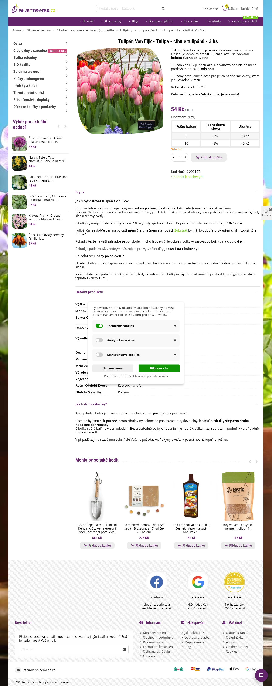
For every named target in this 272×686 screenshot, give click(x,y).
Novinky (88, 21)
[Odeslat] (163, 8)
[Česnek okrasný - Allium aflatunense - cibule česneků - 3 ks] (19, 143)
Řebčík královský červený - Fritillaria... (47, 236)
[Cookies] (224, 651)
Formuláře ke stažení (158, 647)
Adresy (231, 642)
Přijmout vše (159, 368)
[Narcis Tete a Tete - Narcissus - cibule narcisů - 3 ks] (19, 163)
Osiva (17, 43)
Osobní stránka (237, 633)
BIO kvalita (21, 64)
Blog (135, 21)
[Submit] (124, 649)
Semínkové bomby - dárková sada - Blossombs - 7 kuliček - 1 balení (144, 528)
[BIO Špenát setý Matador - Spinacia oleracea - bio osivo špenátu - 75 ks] (19, 202)
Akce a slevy (112, 21)
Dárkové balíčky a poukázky (34, 106)
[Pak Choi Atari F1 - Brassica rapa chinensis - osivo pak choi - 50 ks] (19, 182)
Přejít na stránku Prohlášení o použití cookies (136, 376)
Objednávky (235, 637)
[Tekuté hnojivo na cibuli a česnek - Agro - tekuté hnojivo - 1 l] (191, 496)
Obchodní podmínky (158, 637)
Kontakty (214, 21)
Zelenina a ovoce (26, 71)
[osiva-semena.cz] (37, 8)
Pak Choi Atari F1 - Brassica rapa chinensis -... (48, 178)
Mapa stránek (194, 642)
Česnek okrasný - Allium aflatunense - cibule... (46, 140)
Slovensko (191, 21)
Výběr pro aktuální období (30, 124)
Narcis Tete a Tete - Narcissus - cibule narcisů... (48, 159)
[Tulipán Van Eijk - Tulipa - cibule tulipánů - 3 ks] (120, 90)
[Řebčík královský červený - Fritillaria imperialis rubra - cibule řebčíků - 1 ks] (19, 240)
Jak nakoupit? (194, 633)
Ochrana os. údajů (156, 651)
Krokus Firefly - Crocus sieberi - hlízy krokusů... (45, 217)
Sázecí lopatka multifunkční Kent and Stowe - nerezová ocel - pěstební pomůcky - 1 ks (97, 530)
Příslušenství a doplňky (31, 99)
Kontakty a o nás (155, 633)
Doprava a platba (161, 21)
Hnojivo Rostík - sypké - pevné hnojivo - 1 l (238, 526)
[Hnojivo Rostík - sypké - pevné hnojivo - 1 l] (238, 496)
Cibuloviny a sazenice (39, 50)
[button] (58, 126)
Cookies (231, 651)
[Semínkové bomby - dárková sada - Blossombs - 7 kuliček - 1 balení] (144, 496)
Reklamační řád (154, 642)
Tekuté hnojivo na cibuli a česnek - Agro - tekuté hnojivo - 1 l (191, 528)
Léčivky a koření (26, 85)
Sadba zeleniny (25, 57)
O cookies (150, 656)
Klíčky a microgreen (28, 78)
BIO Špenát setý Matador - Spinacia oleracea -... (47, 198)
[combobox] (128, 8)
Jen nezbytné (113, 368)
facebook (157, 597)
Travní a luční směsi (28, 92)
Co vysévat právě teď (242, 20)
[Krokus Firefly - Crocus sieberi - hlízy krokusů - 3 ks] (19, 221)
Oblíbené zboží (237, 647)
